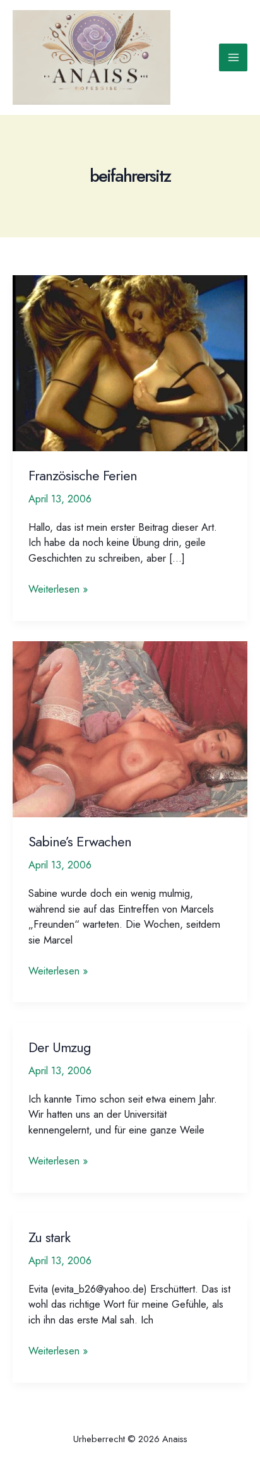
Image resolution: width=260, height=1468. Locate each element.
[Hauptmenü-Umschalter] (233, 58)
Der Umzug (59, 1047)
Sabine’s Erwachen (79, 841)
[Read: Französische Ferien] (130, 362)
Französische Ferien (82, 475)
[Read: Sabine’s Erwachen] (130, 728)
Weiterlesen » (58, 589)
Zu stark (49, 1237)
